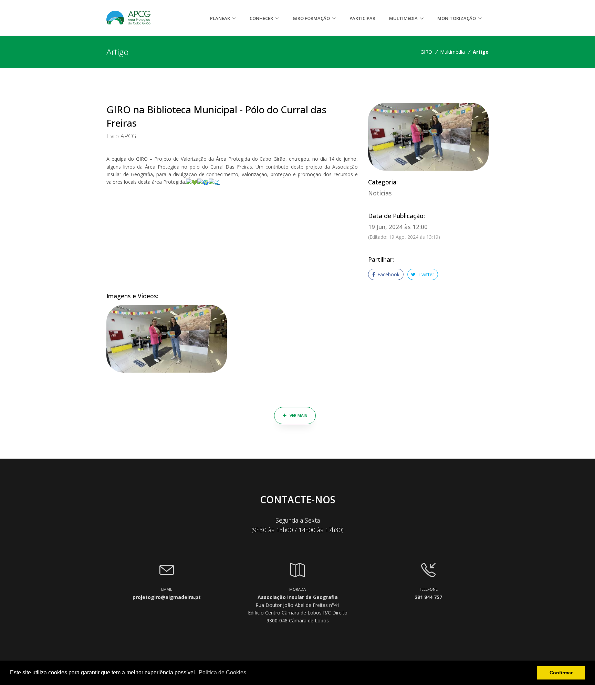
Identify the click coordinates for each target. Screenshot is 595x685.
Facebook (387, 274)
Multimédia (403, 18)
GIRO (426, 52)
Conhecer (261, 18)
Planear (220, 18)
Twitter (425, 274)
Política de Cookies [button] (222, 672)
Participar (362, 18)
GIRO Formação (311, 18)
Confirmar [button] (561, 672)
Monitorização (456, 18)
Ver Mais (298, 415)
